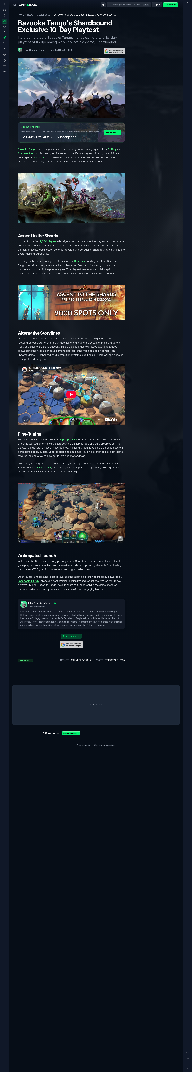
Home (21, 15)
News (30, 15)
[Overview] (187, 3)
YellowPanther (42, 467)
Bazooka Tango (27, 149)
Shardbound (43, 15)
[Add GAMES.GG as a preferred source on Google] (114, 51)
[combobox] (103, 4)
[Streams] (187, 1058)
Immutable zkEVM (28, 580)
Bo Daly (111, 149)
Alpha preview (68, 439)
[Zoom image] (71, 197)
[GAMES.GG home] (28, 5)
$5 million (80, 261)
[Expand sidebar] (14, 5)
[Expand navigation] (187, 1068)
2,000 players (48, 241)
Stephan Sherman (28, 153)
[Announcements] (187, 1046)
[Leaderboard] (187, 1052)
